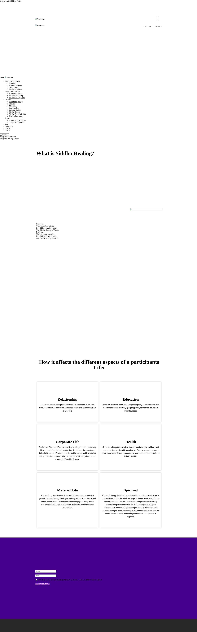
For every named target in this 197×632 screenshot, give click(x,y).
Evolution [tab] (39, 224)
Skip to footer (16, 1)
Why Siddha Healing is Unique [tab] (47, 230)
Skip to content (5, 1)
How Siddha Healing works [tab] (46, 228)
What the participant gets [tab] (45, 226)
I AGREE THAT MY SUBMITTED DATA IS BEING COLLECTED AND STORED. (70, 580)
